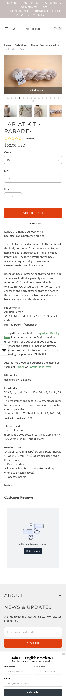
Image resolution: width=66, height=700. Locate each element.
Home (7, 45)
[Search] (13, 28)
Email (7, 678)
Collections (21, 45)
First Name (9, 666)
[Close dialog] (63, 654)
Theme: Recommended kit (45, 45)
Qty (6, 189)
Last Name (39, 666)
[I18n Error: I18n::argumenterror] (10, 111)
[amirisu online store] (33, 28)
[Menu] (6, 28)
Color (7, 152)
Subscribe (33, 692)
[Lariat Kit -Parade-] (33, 74)
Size (6, 170)
